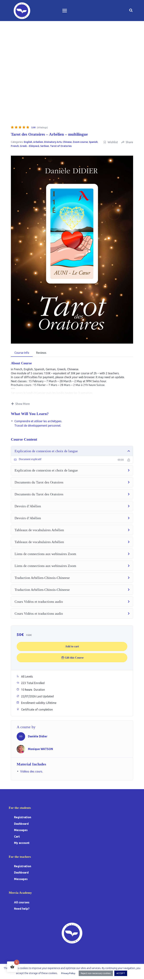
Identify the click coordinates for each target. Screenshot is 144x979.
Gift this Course (74, 657)
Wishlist (113, 142)
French (15, 146)
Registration (22, 817)
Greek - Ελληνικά (29, 146)
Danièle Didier (37, 736)
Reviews (41, 352)
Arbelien (38, 142)
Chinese (67, 142)
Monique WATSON (40, 749)
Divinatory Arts (53, 142)
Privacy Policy (68, 973)
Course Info (21, 352)
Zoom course (80, 142)
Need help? (22, 908)
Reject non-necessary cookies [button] (96, 973)
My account (22, 842)
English (28, 142)
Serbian (44, 146)
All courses (21, 902)
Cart (17, 836)
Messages (21, 830)
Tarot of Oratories (61, 146)
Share (129, 142)
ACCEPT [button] (120, 973)
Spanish (93, 142)
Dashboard (21, 823)
